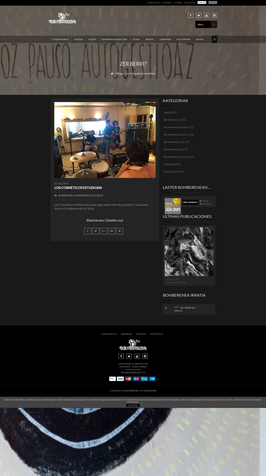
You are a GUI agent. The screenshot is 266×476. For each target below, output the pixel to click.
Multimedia (183, 39)
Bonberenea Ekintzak (114, 39)
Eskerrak (167, 2)
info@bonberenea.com (133, 372)
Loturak (178, 2)
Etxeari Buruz (60, 39)
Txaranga (165, 39)
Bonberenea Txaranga (176, 156)
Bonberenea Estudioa (89, 195)
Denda (199, 39)
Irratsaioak (170, 164)
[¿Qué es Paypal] (112, 379)
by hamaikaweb (148, 390)
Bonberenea (66, 195)
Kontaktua (190, 2)
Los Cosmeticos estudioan (78, 188)
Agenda (78, 39)
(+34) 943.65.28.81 (133, 369)
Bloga (92, 39)
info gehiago (190, 202)
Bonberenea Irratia (174, 141)
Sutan (136, 39)
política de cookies (223, 400)
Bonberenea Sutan (174, 149)
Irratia (149, 39)
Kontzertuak (171, 171)
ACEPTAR (133, 405)
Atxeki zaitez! (154, 2)
